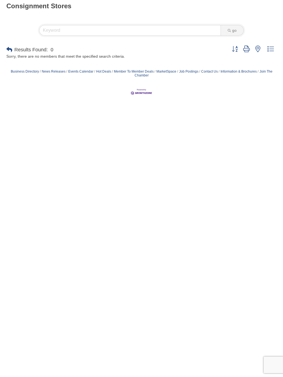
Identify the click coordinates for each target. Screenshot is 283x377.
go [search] (234, 30)
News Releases (53, 71)
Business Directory (25, 71)
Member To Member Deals (134, 71)
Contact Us (209, 71)
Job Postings (188, 71)
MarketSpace (166, 71)
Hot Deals (103, 71)
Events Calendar (80, 71)
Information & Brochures (239, 71)
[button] (9, 49)
